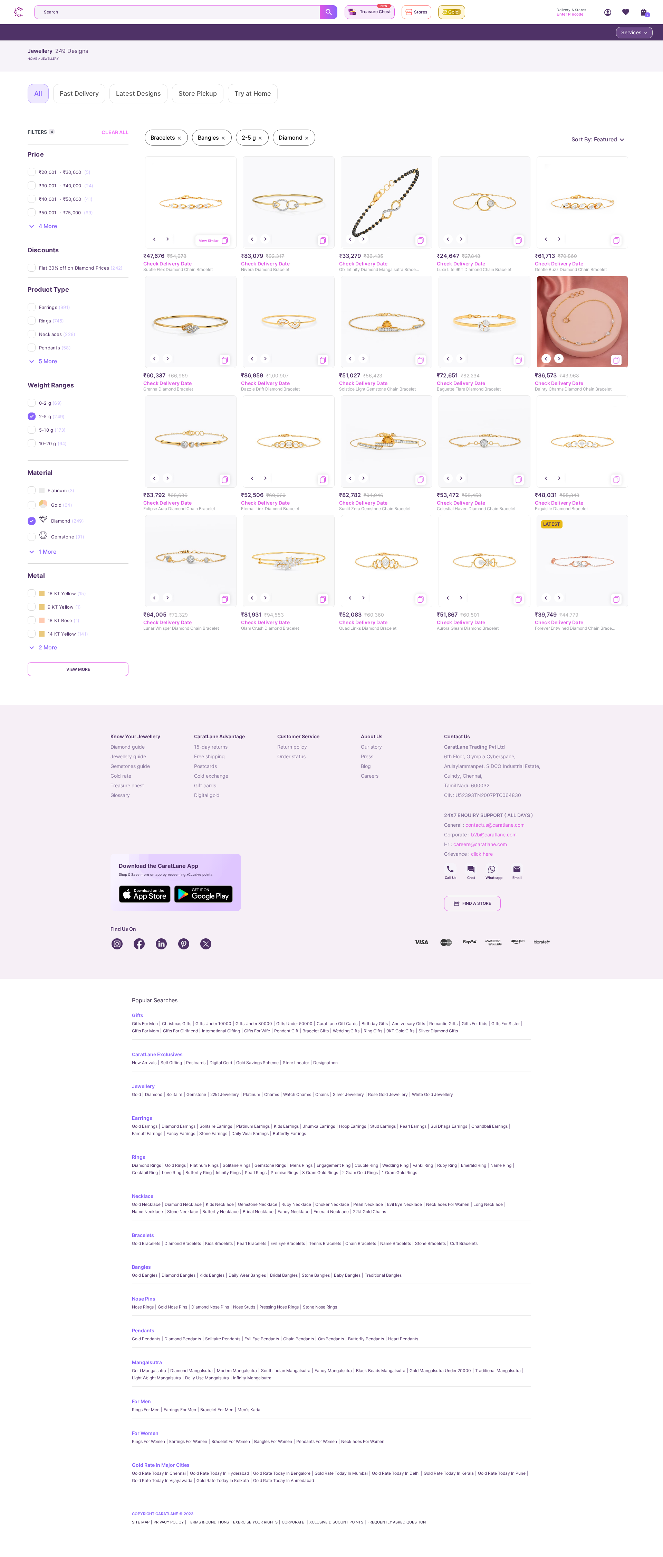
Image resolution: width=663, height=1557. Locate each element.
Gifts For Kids (474, 1023)
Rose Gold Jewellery (388, 1094)
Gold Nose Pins (172, 1307)
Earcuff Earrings (147, 1133)
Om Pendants (331, 1338)
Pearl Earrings (413, 1126)
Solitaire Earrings (216, 1126)
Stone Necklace (182, 1211)
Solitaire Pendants (222, 1338)
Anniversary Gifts (408, 1023)
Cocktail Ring (145, 1172)
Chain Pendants (298, 1338)
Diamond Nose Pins (210, 1307)
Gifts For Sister (505, 1023)
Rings (138, 1157)
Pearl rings (256, 1172)
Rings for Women (148, 1441)
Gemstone (196, 1094)
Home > (34, 58)
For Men (141, 1401)
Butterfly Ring (198, 1172)
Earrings (142, 1118)
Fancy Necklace (293, 1211)
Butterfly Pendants (366, 1338)
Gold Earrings (144, 1126)
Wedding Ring (395, 1165)
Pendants (143, 1330)
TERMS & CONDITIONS (208, 1522)
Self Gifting (171, 1062)
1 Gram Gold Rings (399, 1172)
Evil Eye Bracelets (287, 1243)
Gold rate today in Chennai (159, 1473)
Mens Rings (301, 1165)
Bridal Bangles (284, 1275)
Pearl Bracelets (251, 1243)
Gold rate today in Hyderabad (219, 1473)
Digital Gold (221, 1062)
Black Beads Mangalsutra (380, 1370)
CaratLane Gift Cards (337, 1023)
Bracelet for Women (230, 1441)
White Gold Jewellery (432, 1094)
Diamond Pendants (182, 1338)
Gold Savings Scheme (257, 1062)
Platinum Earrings (253, 1126)
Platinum (251, 1094)
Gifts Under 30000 (254, 1023)
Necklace (142, 1196)
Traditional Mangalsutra (498, 1370)
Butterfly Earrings (289, 1133)
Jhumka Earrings (319, 1126)
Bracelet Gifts (315, 1030)
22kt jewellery (224, 1094)
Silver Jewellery (348, 1094)
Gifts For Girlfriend (180, 1030)
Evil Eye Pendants (261, 1338)
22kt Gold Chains (369, 1211)
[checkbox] (83, 172)
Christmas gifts (176, 1023)
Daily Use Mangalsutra (207, 1377)
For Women (145, 1433)
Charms (271, 1094)
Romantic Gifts (443, 1023)
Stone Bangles (316, 1275)
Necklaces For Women (447, 1204)
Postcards (195, 1062)
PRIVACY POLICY (169, 1522)
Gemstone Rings (270, 1165)
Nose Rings (143, 1307)
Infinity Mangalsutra (252, 1377)
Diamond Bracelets (182, 1243)
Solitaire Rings (236, 1165)
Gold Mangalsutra (149, 1370)
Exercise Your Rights (255, 1522)
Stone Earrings (213, 1133)
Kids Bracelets (219, 1243)
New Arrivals (144, 1062)
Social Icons (450, 869)
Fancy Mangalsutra (333, 1370)
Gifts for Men (145, 1023)
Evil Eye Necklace (404, 1204)
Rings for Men (146, 1409)
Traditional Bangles (383, 1275)
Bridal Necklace (258, 1211)
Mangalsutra (147, 1362)
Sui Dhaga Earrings (449, 1126)
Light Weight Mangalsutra (156, 1377)
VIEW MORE (78, 669)
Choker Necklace (332, 1204)
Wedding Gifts (346, 1030)
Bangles (141, 1267)
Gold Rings (175, 1165)
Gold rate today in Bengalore (281, 1473)
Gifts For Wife (257, 1030)
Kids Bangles (212, 1275)
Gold (136, 1094)
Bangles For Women (273, 1441)
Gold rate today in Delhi (396, 1473)
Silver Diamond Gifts (438, 1030)
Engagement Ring (333, 1165)
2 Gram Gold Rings (360, 1172)
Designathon (325, 1062)
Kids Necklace (220, 1204)
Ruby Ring (447, 1165)
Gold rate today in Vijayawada (162, 1480)
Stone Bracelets (430, 1243)
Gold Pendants (146, 1338)
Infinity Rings (228, 1172)
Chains (322, 1094)
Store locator (296, 1062)
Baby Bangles (347, 1275)
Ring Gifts (373, 1030)
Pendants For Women (316, 1441)
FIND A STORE (476, 903)
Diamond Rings (146, 1165)
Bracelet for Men (216, 1409)
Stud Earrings (383, 1126)
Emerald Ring (473, 1165)
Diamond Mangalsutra (191, 1370)
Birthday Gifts (375, 1023)
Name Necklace (147, 1211)
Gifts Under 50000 (294, 1023)
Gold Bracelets (146, 1243)
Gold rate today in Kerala (449, 1473)
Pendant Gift (286, 1030)
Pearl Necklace (368, 1204)
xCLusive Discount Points (336, 1522)
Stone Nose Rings (320, 1307)
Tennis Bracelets (325, 1243)
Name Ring (500, 1165)
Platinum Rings (204, 1165)
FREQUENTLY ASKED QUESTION (396, 1522)
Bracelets (143, 1235)
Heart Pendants (403, 1338)
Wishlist (625, 12)
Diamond (153, 1094)
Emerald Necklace (331, 1211)
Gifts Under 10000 (213, 1023)
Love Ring (171, 1172)
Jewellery (143, 1086)
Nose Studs (244, 1307)
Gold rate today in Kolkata (222, 1480)
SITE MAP (141, 1522)
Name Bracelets (395, 1243)
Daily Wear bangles (247, 1275)
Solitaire (174, 1094)
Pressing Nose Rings (279, 1307)
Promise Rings (284, 1172)
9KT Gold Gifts (400, 1030)
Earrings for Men (180, 1409)
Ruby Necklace (296, 1204)
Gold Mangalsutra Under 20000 (440, 1370)
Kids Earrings (286, 1126)
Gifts (137, 1015)
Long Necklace (488, 1204)
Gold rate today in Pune (502, 1473)
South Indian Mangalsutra (285, 1370)
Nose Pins (143, 1299)
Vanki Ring (423, 1165)
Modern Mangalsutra (237, 1370)
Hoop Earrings (352, 1126)
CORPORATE (293, 1522)
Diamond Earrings (178, 1126)
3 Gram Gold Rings (320, 1172)
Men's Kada (249, 1409)
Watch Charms (297, 1094)
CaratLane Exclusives (157, 1054)
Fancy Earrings (180, 1133)
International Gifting (221, 1030)
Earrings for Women (188, 1441)
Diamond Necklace (183, 1204)
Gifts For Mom (145, 1030)
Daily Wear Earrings (250, 1133)
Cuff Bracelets (464, 1243)
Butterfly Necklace (220, 1211)
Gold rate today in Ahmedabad (283, 1480)
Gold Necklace (146, 1204)
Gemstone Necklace (257, 1204)
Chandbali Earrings (489, 1126)
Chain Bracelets (360, 1243)
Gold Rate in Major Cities (161, 1465)
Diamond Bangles (178, 1275)
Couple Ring (366, 1165)
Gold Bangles (144, 1275)
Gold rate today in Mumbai (341, 1473)
